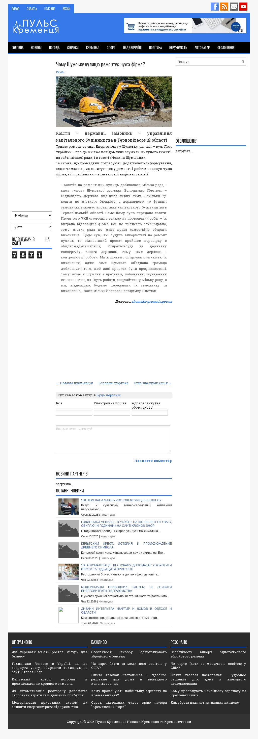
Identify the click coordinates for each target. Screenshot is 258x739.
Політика (155, 47)
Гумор (15, 9)
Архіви (66, 9)
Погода (54, 47)
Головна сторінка (113, 383)
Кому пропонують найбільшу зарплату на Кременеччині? (129, 693)
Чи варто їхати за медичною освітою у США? (129, 665)
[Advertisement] (114, 341)
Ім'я (59, 403)
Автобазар (202, 47)
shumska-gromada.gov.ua (152, 301)
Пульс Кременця (110, 721)
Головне (49, 9)
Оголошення (226, 47)
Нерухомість (178, 47)
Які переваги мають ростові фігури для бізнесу (121, 500)
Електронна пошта (110, 403)
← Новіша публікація (74, 383)
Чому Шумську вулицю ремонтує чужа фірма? (100, 64)
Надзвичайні (132, 47)
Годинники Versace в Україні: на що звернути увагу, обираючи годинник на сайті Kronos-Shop (126, 524)
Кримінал (92, 47)
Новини (36, 47)
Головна (17, 47)
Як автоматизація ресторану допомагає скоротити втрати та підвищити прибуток (126, 567)
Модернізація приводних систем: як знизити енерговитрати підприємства (126, 589)
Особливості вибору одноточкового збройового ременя (129, 654)
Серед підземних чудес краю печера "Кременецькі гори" (129, 704)
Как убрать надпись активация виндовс (205, 702)
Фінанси (73, 47)
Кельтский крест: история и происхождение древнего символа (49, 681)
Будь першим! (108, 395)
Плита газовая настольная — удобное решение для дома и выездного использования (129, 679)
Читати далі (108, 514)
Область (32, 9)
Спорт (111, 47)
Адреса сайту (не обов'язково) (146, 405)
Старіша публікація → (153, 383)
